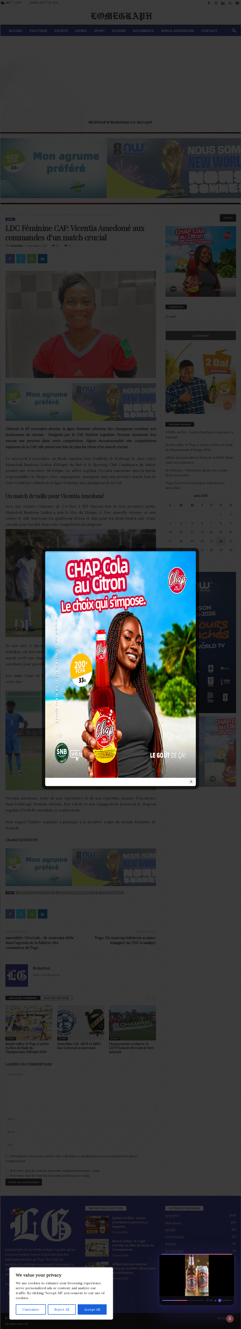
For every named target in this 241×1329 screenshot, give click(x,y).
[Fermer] (228, 1258)
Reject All (61, 1309)
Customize (30, 1309)
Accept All (92, 1309)
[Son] (219, 1258)
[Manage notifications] (230, 1318)
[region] (61, 1293)
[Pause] (211, 1258)
